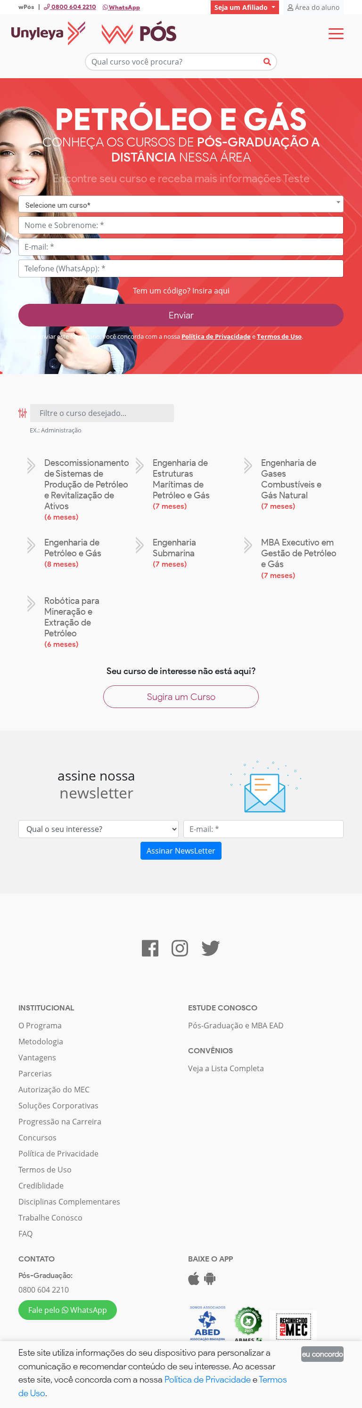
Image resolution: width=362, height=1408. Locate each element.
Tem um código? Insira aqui (181, 290)
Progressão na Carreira (59, 1121)
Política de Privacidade (216, 336)
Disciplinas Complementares (69, 1201)
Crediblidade (41, 1185)
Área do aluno (316, 7)
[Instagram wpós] (180, 952)
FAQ (25, 1234)
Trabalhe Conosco (50, 1218)
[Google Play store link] (209, 1281)
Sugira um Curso (181, 696)
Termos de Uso (279, 336)
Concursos (37, 1137)
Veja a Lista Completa (226, 1068)
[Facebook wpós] (150, 952)
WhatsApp (124, 7)
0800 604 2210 (43, 1290)
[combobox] (181, 204)
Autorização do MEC (54, 1089)
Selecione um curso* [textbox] (57, 205)
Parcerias (35, 1073)
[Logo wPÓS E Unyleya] (93, 33)
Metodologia (40, 1041)
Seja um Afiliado (242, 7)
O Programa (40, 1025)
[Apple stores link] (193, 1281)
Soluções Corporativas (58, 1105)
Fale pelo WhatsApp (67, 1310)
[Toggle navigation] (336, 33)
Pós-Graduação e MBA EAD (236, 1025)
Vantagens (37, 1057)
